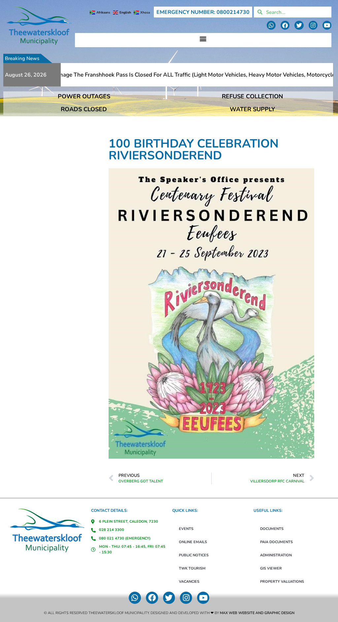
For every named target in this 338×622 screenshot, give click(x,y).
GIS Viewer (271, 568)
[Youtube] (326, 25)
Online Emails (193, 542)
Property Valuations (282, 581)
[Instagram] (313, 25)
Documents (272, 528)
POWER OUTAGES (84, 96)
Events (186, 528)
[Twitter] (298, 25)
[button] (203, 38)
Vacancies (189, 581)
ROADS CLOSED (84, 109)
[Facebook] (285, 25)
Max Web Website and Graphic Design (257, 612)
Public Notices (194, 555)
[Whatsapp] (271, 25)
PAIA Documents (276, 542)
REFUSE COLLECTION (252, 96)
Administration (276, 555)
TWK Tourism (192, 568)
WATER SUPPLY (252, 109)
